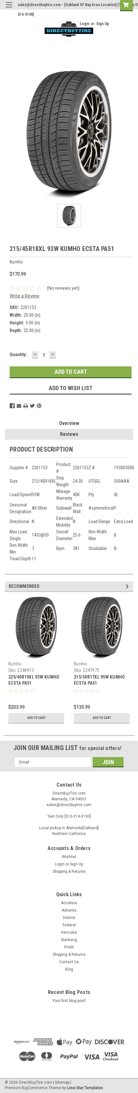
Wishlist (69, 857)
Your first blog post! (69, 1000)
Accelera (69, 903)
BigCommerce (34, 1088)
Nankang (69, 940)
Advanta (69, 910)
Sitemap (62, 1082)
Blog (69, 969)
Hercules (69, 932)
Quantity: (18, 354)
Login (84, 23)
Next (128, 586)
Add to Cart (36, 718)
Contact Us (69, 962)
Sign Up (102, 23)
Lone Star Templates (85, 1088)
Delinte (69, 917)
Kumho (15, 663)
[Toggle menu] (9, 9)
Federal (69, 925)
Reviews (69, 434)
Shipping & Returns (69, 871)
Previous (119, 586)
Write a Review (24, 295)
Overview (69, 423)
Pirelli (69, 947)
